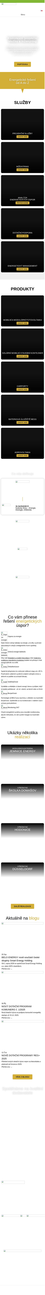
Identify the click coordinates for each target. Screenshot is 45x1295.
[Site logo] (9, 5)
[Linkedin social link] (25, 1)
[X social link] (20, 1)
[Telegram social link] (27, 1)
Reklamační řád (7, 1275)
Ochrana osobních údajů (10, 1268)
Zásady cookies (7, 1264)
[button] (22, 202)
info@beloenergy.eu (14, 1207)
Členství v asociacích (8, 1278)
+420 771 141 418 (14, 1205)
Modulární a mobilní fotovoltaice (19, 658)
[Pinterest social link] (22, 1)
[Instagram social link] (5, 1197)
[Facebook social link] (17, 1)
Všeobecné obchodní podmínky (12, 1271)
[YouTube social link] (8, 1197)
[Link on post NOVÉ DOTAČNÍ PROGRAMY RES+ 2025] (22, 995)
